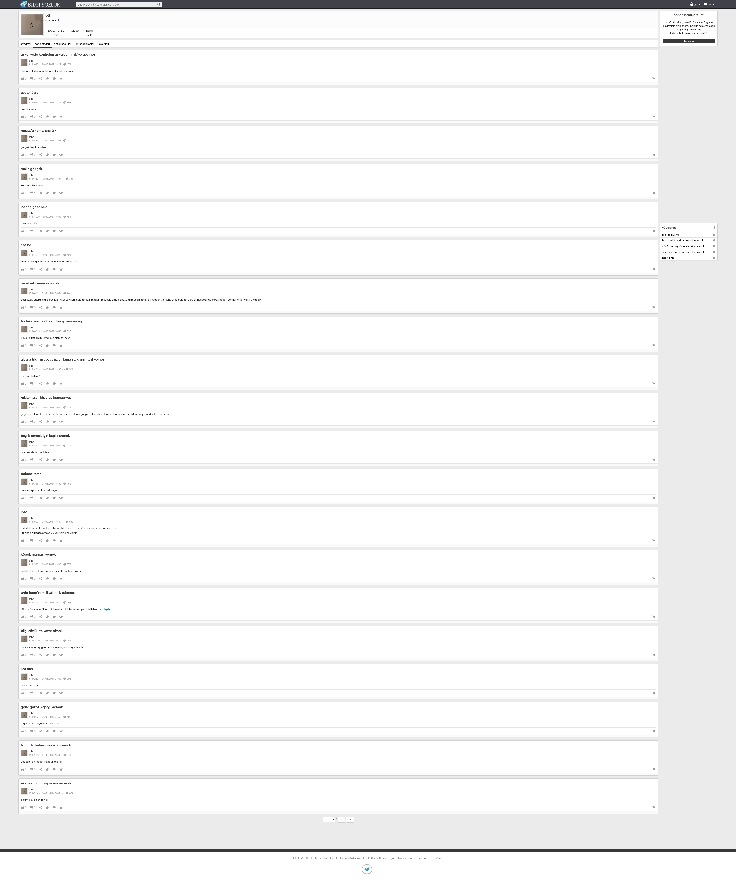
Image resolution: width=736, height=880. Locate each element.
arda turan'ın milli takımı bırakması (48, 592)
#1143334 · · (51, 521)
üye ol (711, 4)
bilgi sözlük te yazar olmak (42, 631)
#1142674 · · (50, 716)
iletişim (316, 858)
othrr (49, 15)
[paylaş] (40, 78)
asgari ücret (30, 92)
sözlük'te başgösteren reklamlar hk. (687, 246)
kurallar (329, 858)
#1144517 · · (50, 254)
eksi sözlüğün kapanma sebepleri (47, 783)
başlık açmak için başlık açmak (45, 436)
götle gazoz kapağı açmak (42, 707)
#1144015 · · (50, 331)
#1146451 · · (50, 64)
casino (26, 245)
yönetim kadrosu (402, 858)
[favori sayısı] (47, 78)
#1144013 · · (51, 369)
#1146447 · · (50, 102)
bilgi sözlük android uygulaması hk (687, 240)
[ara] (159, 4)
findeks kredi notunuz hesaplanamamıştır (53, 321)
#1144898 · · (50, 140)
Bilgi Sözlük (43, 4)
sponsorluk (423, 858)
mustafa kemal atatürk (38, 131)
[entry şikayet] (654, 78)
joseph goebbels (34, 207)
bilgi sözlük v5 (687, 234)
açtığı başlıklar (62, 43)
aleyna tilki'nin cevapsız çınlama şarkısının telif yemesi (63, 359)
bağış (437, 858)
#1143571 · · (50, 445)
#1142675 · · (50, 678)
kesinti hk (687, 257)
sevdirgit (104, 609)
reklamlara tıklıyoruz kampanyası (46, 397)
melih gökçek (31, 169)
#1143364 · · (50, 483)
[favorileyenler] (61, 78)
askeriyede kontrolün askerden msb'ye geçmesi (58, 54)
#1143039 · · (50, 640)
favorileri (104, 43)
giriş (696, 4)
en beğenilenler (85, 43)
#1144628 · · (51, 178)
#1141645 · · (51, 793)
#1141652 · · (50, 754)
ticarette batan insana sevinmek (46, 745)
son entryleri (42, 43)
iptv (24, 512)
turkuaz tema (31, 474)
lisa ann (27, 669)
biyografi (25, 43)
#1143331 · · (50, 564)
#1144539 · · (50, 216)
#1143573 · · (50, 407)
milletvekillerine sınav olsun (42, 283)
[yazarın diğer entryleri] (350, 820)
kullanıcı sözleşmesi (350, 858)
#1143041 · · (50, 602)
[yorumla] (54, 79)
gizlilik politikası (377, 858)
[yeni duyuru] (714, 227)
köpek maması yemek (38, 554)
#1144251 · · (50, 292)
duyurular (671, 227)
